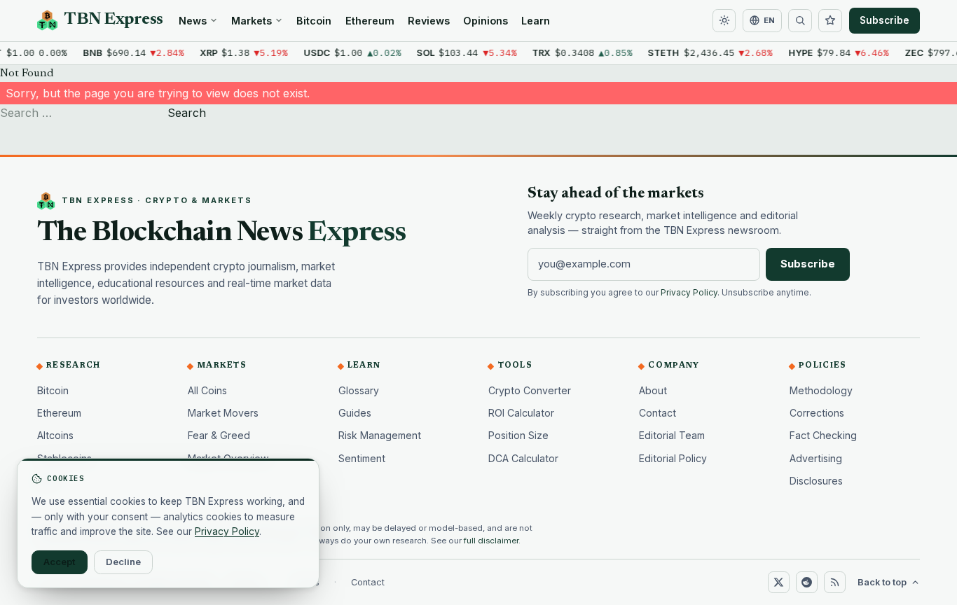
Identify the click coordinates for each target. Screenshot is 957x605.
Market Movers (223, 413)
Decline (123, 561)
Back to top (882, 582)
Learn (535, 21)
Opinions (485, 21)
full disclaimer (491, 540)
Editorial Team (672, 435)
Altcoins (55, 435)
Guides (354, 413)
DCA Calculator (523, 458)
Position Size (518, 435)
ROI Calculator (521, 413)
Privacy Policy (689, 293)
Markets (251, 21)
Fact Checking (823, 435)
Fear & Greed (219, 435)
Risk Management (379, 435)
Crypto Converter (529, 390)
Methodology (821, 390)
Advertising (816, 458)
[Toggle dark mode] (724, 21)
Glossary (358, 390)
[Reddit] (806, 581)
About (653, 390)
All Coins (207, 390)
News (193, 21)
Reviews (429, 21)
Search (186, 113)
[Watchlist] (830, 21)
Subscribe (884, 20)
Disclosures (816, 481)
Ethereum (369, 21)
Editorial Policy (673, 458)
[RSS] (834, 581)
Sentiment (361, 458)
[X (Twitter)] (778, 581)
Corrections (817, 413)
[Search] (800, 21)
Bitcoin (313, 21)
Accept (59, 561)
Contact (657, 413)
